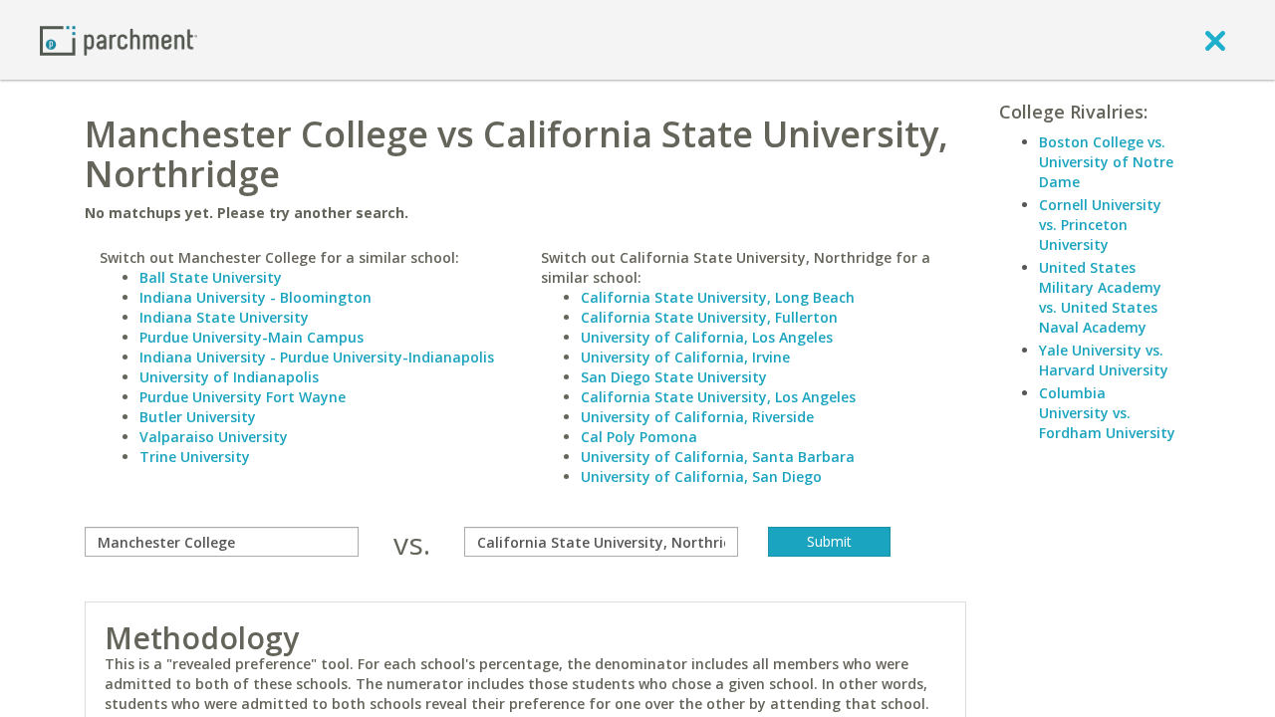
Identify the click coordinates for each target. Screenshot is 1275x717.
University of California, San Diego (701, 476)
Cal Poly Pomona (639, 436)
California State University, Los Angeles (718, 396)
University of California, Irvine (685, 357)
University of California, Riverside (697, 416)
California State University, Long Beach (718, 297)
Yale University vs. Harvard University (1103, 360)
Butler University (197, 416)
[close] (1215, 40)
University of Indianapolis (229, 376)
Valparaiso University (213, 436)
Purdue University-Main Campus (251, 337)
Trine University (194, 456)
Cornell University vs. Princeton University (1100, 224)
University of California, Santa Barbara (718, 456)
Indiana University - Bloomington (255, 297)
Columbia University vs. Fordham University (1107, 412)
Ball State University (210, 277)
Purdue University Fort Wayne (242, 396)
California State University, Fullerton (709, 317)
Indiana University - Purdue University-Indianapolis (316, 357)
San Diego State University (674, 376)
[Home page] (118, 39)
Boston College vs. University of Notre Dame (1106, 161)
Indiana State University (224, 317)
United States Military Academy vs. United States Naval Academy (1100, 297)
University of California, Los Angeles (707, 337)
